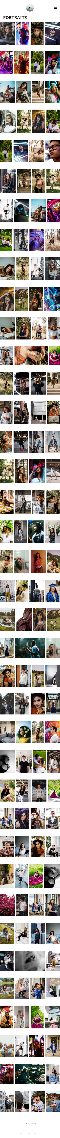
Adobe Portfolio (35, 1133)
